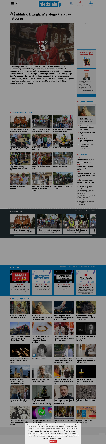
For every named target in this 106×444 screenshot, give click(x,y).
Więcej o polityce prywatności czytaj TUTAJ (53, 438)
